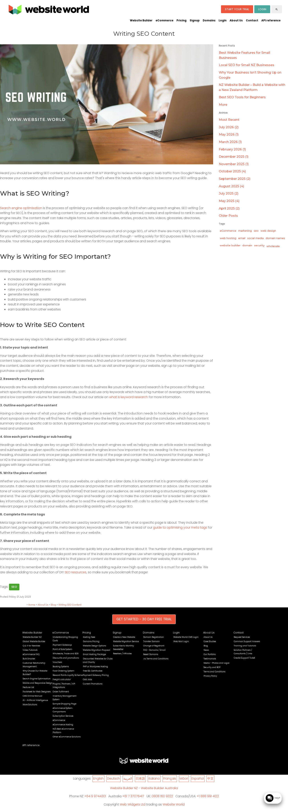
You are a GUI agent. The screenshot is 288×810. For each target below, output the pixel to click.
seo (14, 587)
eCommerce (164, 20)
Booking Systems (61, 666)
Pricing (182, 20)
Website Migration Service (126, 641)
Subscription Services (63, 715)
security (259, 245)
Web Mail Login (181, 641)
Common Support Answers (247, 641)
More (223, 104)
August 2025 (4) (231, 186)
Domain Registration (153, 637)
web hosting (228, 238)
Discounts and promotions (66, 657)
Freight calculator (62, 679)
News (206, 650)
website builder (230, 245)
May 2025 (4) (229, 201)
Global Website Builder (34, 641)
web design (268, 230)
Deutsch (113, 778)
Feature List (28, 687)
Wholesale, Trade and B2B (65, 653)
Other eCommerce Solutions (67, 736)
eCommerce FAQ (31, 654)
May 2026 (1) (229, 134)
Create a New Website (124, 637)
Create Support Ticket (244, 657)
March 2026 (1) (230, 142)
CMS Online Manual (32, 695)
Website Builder (141, 20)
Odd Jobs (87, 679)
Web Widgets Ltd (132, 804)
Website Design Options (94, 645)
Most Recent (229, 120)
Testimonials (210, 658)
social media (255, 238)
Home (31, 604)
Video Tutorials (30, 650)
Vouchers (57, 662)
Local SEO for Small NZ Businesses (246, 65)
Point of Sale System (62, 649)
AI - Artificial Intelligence (35, 700)
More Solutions (30, 704)
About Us (236, 20)
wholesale (273, 246)
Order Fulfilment (61, 691)
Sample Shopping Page (64, 703)
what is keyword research (128, 397)
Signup (195, 20)
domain (247, 245)
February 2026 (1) (232, 149)
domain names (275, 238)
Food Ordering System (63, 670)
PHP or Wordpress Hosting (95, 666)
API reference (271, 20)
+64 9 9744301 (95, 796)
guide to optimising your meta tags (180, 527)
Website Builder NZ (32, 637)
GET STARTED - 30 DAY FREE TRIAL (144, 619)
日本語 (140, 778)
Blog (53, 604)
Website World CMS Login (185, 637)
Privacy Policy (210, 675)
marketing (245, 230)
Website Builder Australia (159, 788)
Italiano (154, 778)
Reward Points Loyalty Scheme (68, 675)
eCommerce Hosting (63, 724)
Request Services (242, 637)
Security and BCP (212, 667)
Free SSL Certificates (92, 670)
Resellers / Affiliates (122, 653)
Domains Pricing (91, 641)
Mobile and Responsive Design (38, 683)
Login (222, 20)
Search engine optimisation (21, 208)
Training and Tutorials (245, 645)
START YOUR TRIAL (237, 9)
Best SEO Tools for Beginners (242, 97)
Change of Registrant (153, 645)
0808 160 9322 (162, 796)
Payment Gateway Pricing (96, 675)
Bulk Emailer (29, 658)
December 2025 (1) (233, 156)
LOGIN (262, 9)
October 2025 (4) (232, 171)
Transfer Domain (151, 641)
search (276, 9)
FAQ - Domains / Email (154, 650)
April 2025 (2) (229, 208)
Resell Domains (150, 654)
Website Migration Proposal (96, 650)
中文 (210, 778)
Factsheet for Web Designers (37, 691)
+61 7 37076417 (133, 796)
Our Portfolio (210, 654)
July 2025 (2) (228, 193)
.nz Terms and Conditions (155, 658)
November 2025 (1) (234, 164)
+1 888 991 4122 (208, 796)
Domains (209, 20)
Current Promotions (92, 683)
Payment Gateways (62, 644)
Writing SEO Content (70, 604)
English (98, 778)
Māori (184, 778)
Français (169, 778)
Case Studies (210, 641)
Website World (174, 804)
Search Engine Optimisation (37, 678)
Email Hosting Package (94, 654)
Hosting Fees (89, 637)
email (241, 238)
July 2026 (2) (229, 127)
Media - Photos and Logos (216, 663)
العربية (127, 778)
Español (198, 778)
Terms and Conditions (214, 671)
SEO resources (75, 572)
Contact (252, 20)
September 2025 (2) (234, 179)
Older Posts (228, 216)
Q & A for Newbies (31, 645)
